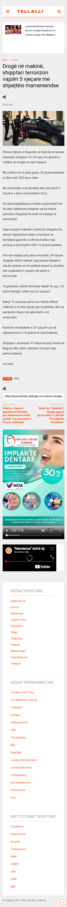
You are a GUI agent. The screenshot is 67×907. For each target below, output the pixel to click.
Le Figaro (16, 715)
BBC (13, 745)
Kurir (13, 797)
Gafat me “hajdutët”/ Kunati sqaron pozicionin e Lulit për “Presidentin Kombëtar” (50, 415)
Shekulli (15, 644)
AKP (13, 886)
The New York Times (22, 692)
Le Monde (16, 707)
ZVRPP (15, 864)
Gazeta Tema (18, 619)
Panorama (17, 626)
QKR (13, 871)
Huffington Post (19, 722)
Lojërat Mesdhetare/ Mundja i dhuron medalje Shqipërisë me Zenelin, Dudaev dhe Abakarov (40, 30)
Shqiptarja (16, 638)
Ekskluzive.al (18, 601)
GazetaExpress (19, 657)
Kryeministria (18, 834)
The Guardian (18, 737)
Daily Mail (16, 752)
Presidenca (17, 826)
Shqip (14, 632)
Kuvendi (15, 841)
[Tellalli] (28, 14)
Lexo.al (15, 607)
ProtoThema (18, 790)
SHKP (14, 879)
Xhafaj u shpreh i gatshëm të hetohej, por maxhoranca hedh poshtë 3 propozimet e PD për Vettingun (17, 415)
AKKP (14, 856)
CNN (13, 730)
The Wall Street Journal (24, 700)
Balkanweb (17, 613)
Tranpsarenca (18, 849)
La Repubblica (18, 775)
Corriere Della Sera (21, 767)
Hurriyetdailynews (21, 782)
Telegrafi (16, 663)
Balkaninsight (18, 651)
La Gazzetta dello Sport (24, 760)
